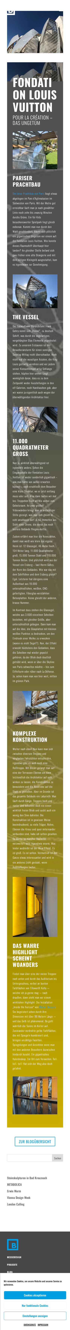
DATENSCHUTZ (30, 1324)
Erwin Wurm (14, 1191)
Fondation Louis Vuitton (23, 60)
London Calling (15, 1204)
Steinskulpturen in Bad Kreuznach (27, 1178)
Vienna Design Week (18, 1197)
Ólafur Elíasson (47, 1007)
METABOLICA (14, 1184)
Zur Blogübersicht (35, 1141)
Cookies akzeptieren (35, 1295)
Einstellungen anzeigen (35, 1316)
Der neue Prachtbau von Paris (28, 193)
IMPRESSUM (43, 1324)
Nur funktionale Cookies (35, 1305)
